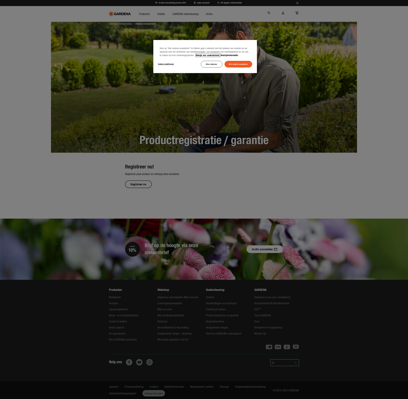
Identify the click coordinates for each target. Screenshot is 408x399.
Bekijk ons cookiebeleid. (208, 55)
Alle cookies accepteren (238, 64)
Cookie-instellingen (166, 64)
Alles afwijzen (211, 64)
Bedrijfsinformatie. (230, 55)
